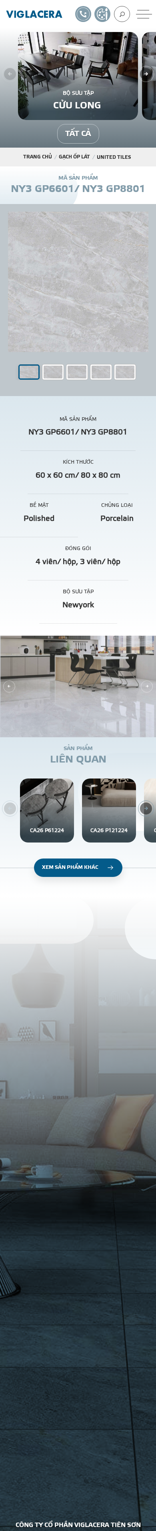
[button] (53, 372)
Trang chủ (37, 157)
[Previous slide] (9, 686)
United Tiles (114, 157)
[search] (122, 14)
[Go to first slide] (147, 686)
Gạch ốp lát (74, 157)
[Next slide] (146, 74)
